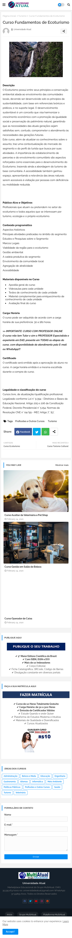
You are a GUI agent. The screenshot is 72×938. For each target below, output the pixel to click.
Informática (37, 781)
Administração (10, 776)
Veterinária (21, 792)
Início (9, 914)
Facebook (25, 432)
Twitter (37, 431)
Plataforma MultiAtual (54, 914)
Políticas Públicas (12, 787)
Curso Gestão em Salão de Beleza (23, 566)
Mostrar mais (61, 465)
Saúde (57, 787)
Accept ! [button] (10, 931)
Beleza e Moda (29, 776)
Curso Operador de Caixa (18, 618)
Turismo (22, 16)
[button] (68, 4)
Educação (45, 776)
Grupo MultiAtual (27, 914)
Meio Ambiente (55, 781)
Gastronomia (10, 781)
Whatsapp (45, 431)
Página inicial (9, 16)
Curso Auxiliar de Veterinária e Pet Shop (26, 515)
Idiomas (24, 781)
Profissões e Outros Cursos (30, 421)
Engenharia (60, 776)
